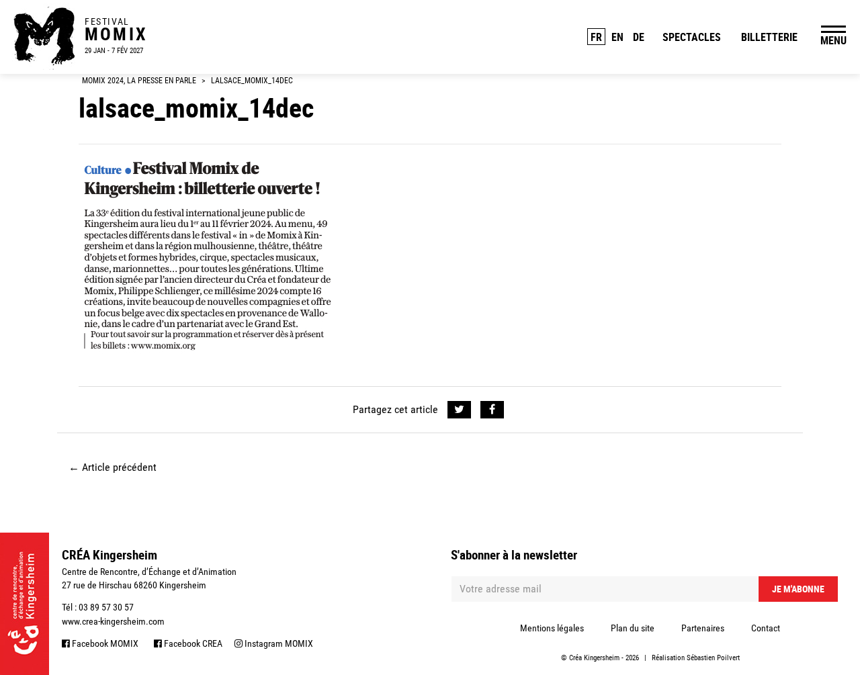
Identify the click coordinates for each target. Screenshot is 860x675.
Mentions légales (552, 628)
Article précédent (113, 467)
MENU (833, 40)
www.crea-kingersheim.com (113, 621)
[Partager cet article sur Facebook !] (492, 409)
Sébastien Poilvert (713, 658)
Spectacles (691, 37)
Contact (765, 628)
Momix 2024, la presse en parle (139, 80)
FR (596, 37)
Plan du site (632, 628)
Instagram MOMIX (278, 643)
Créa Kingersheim (594, 658)
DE (638, 37)
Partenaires (702, 628)
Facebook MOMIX (104, 643)
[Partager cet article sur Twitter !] (459, 409)
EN (617, 37)
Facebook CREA (192, 643)
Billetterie (769, 37)
